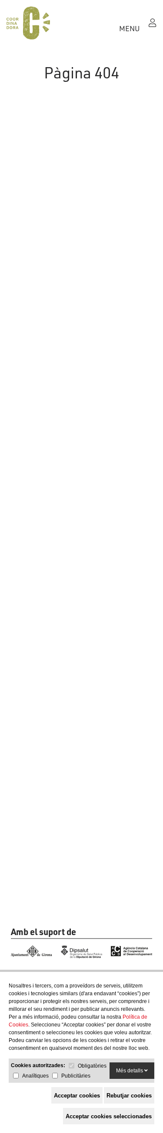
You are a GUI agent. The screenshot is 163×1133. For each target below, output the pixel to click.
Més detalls (130, 1071)
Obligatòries (92, 1066)
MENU (129, 28)
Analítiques (35, 1076)
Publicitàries (75, 1076)
